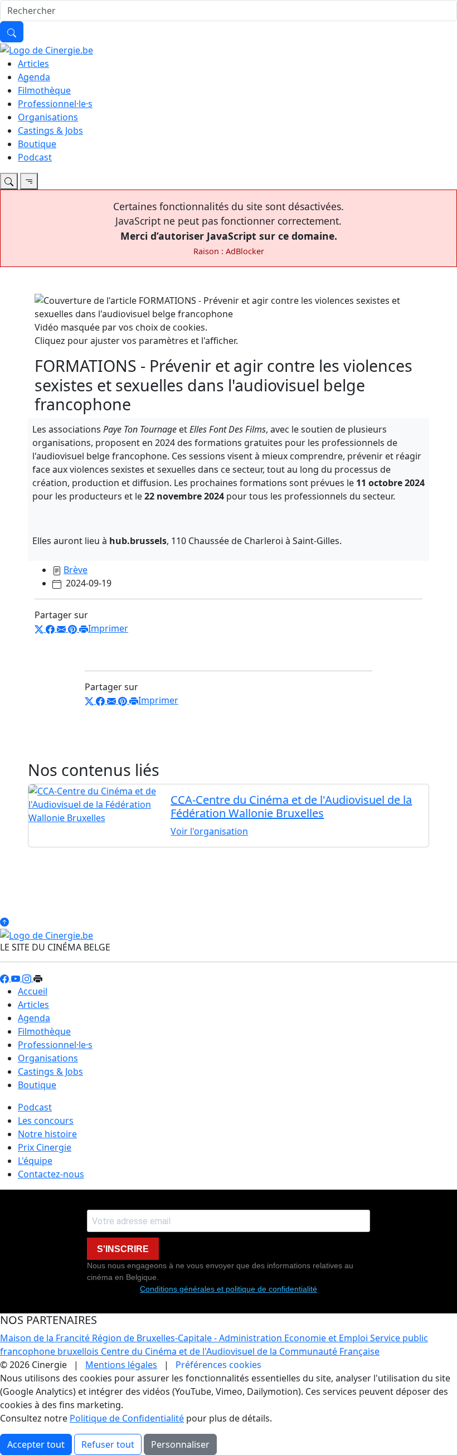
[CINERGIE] (46, 49)
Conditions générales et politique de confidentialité (228, 1288)
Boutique (37, 144)
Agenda (34, 77)
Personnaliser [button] (180, 1444)
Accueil (32, 991)
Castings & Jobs (50, 130)
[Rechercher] (11, 31)
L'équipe (35, 1161)
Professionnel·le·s (55, 104)
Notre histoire (47, 1134)
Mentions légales (121, 1365)
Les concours (46, 1120)
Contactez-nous (51, 1174)
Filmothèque (44, 90)
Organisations (48, 117)
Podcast (35, 157)
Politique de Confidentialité (127, 1418)
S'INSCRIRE (123, 1249)
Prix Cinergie (44, 1147)
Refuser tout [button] (107, 1444)
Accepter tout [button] (36, 1444)
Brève (75, 570)
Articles (33, 63)
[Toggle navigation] (9, 181)
